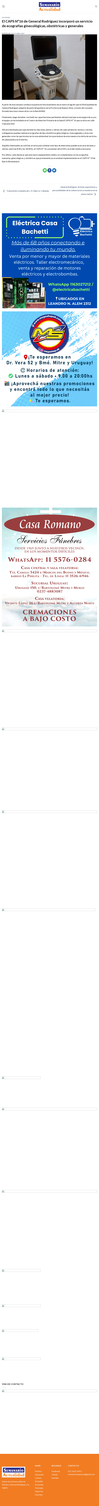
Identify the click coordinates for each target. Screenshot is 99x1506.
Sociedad (6, 17)
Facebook (55, 1471)
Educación (39, 1474)
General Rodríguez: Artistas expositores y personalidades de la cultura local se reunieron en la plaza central (74, 190)
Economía (39, 1484)
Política (38, 1471)
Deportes (39, 1491)
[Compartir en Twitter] (54, 170)
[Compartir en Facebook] (49, 170)
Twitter (54, 1474)
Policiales (39, 1488)
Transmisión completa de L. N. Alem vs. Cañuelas (27, 191)
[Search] (96, 6)
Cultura (38, 1478)
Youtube (55, 1478)
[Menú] (3, 6)
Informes (39, 1495)
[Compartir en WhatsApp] (45, 170)
